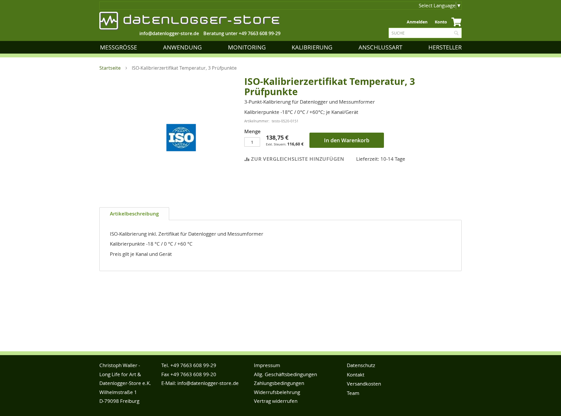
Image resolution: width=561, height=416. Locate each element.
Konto (441, 22)
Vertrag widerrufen (275, 401)
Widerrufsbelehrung (277, 392)
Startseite (110, 68)
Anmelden (417, 22)
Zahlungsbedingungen (279, 383)
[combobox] (425, 33)
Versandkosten (364, 383)
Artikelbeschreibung (134, 213)
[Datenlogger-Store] (189, 21)
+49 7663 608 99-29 (259, 33)
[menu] (282, 47)
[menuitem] (119, 47)
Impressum (267, 365)
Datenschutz (361, 365)
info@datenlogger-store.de (208, 383)
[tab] (134, 213)
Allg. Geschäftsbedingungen (285, 374)
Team (353, 393)
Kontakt (355, 374)
